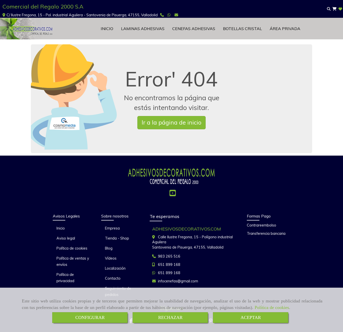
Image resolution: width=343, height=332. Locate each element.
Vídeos (111, 258)
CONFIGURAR (90, 317)
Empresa (112, 228)
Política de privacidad (65, 277)
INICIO (107, 28)
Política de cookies (272, 307)
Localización (115, 268)
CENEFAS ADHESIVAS (193, 28)
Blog (108, 248)
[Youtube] (172, 194)
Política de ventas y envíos (72, 261)
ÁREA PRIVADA (285, 28)
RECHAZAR (170, 317)
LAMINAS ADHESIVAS (142, 28)
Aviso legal (65, 238)
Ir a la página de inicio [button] (171, 122)
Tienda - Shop (117, 238)
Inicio (60, 228)
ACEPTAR (251, 317)
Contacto (113, 278)
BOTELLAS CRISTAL (242, 28)
